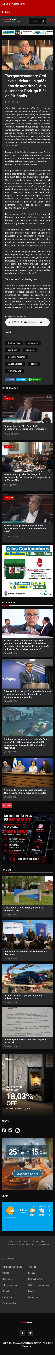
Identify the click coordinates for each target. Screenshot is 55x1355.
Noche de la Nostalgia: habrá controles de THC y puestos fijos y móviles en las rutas (25, 791)
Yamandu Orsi (14, 371)
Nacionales (7, 1279)
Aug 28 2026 (11, 959)
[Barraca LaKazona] (27, 1085)
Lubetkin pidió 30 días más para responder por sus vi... (25, 1041)
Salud (31, 1291)
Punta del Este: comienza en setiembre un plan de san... (25, 953)
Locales (31, 1273)
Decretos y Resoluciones (20, 1245)
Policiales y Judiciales (12, 1267)
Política (9, 398)
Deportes (6, 1291)
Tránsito (32, 1267)
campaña (12, 350)
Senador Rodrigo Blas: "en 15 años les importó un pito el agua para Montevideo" (25, 427)
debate (34, 364)
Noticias (23, 1241)
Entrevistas (39, 1241)
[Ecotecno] (27, 32)
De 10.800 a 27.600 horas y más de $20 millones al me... (24, 909)
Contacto (44, 1245)
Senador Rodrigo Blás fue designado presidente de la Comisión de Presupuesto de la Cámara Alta (27, 477)
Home (12, 1241)
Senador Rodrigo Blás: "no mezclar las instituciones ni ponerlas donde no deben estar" (25, 528)
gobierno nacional (16, 357)
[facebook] (10, 379)
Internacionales (9, 1285)
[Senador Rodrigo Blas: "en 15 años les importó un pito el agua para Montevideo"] (27, 408)
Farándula (7, 1297)
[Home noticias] (26, 1322)
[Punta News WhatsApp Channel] (27, 838)
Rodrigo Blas (14, 343)
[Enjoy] (27, 1164)
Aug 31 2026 (11, 915)
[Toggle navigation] (49, 21)
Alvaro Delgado (15, 364)
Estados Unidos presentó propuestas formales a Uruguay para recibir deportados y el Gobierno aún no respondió (27, 694)
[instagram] (18, 1130)
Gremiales (33, 1297)
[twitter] (21, 379)
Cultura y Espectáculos (38, 1285)
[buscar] (43, 21)
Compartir (36, 379)
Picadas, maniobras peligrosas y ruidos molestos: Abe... (24, 997)
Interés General (35, 1279)
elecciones (33, 343)
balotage (30, 350)
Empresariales (9, 1303)
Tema (7, 12)
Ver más (7, 805)
